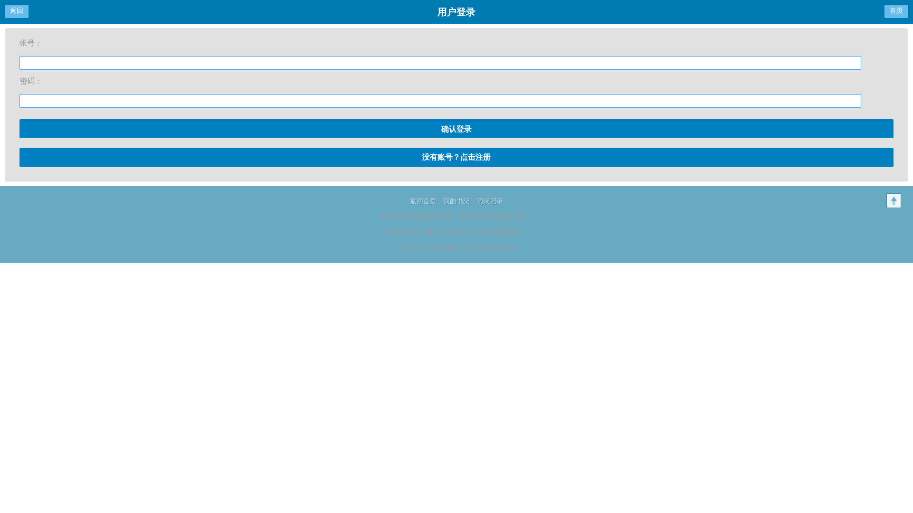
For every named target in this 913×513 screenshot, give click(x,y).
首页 (896, 10)
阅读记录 (489, 201)
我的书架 (456, 201)
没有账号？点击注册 (456, 157)
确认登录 (456, 129)
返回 (16, 10)
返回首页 (423, 201)
